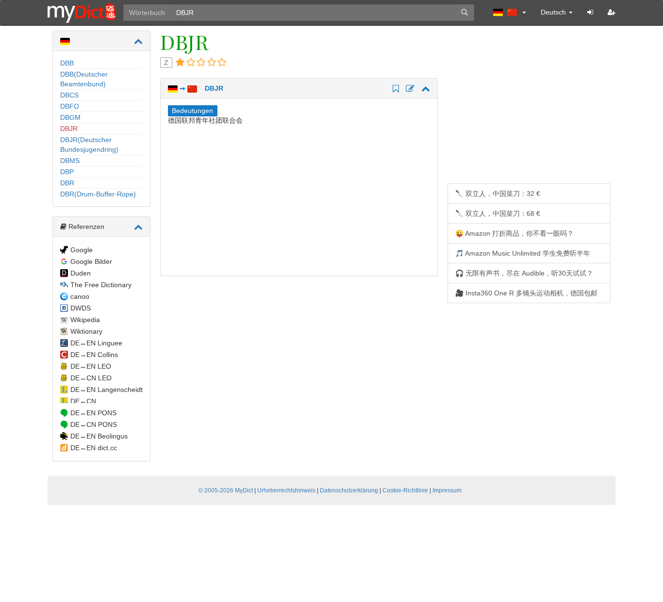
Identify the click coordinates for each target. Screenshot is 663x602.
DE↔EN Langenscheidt (106, 389)
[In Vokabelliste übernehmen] (394, 89)
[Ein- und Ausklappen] (138, 41)
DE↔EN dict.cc (93, 448)
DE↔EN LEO (90, 366)
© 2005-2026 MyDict (226, 490)
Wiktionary (86, 331)
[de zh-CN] (509, 12)
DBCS (69, 95)
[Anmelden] (590, 12)
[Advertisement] (249, 198)
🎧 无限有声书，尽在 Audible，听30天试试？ (524, 273)
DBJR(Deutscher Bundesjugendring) (89, 144)
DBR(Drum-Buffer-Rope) (98, 194)
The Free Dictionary (101, 285)
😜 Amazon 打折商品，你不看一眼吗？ (514, 233)
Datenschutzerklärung (349, 490)
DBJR (69, 128)
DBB (67, 63)
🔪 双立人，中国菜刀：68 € (497, 213)
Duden (80, 273)
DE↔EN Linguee (96, 343)
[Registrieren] (611, 12)
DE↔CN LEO (91, 378)
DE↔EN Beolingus (99, 436)
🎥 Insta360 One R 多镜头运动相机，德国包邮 (526, 293)
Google (81, 250)
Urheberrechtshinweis (286, 490)
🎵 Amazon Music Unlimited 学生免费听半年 (522, 253)
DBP (67, 172)
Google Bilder (91, 261)
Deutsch (554, 12)
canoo (79, 296)
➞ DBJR (200, 88)
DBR (67, 183)
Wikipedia (85, 320)
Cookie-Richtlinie (405, 490)
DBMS (70, 160)
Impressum (447, 490)
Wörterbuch (147, 12)
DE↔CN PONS (93, 424)
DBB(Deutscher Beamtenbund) (84, 79)
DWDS (80, 308)
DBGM (70, 117)
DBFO (69, 106)
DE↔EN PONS (93, 413)
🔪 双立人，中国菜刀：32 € (497, 193)
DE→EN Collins (94, 354)
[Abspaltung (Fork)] (408, 89)
